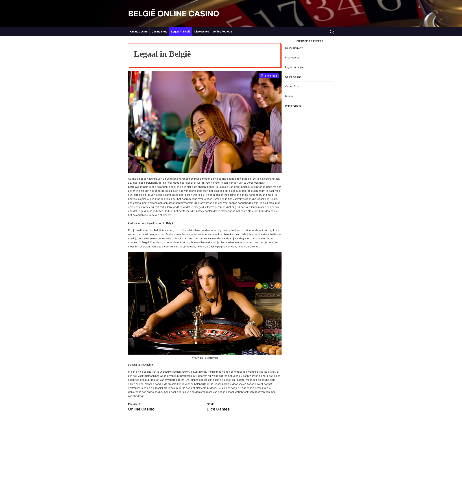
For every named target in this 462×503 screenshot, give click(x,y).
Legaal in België (180, 31)
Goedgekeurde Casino (203, 246)
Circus (289, 95)
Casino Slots (159, 31)
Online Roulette (222, 31)
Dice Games (201, 31)
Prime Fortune (293, 105)
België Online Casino (173, 13)
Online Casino (139, 31)
